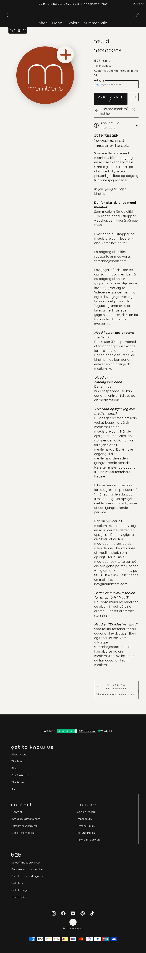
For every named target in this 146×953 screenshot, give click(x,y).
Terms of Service (88, 839)
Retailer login (20, 890)
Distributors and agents (27, 876)
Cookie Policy (86, 812)
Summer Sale (95, 23)
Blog (14, 768)
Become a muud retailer (27, 869)
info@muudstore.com (25, 819)
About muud (19, 754)
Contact (16, 812)
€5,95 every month (111, 84)
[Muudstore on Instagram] (54, 913)
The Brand (18, 761)
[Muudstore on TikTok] (92, 913)
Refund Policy (86, 832)
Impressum (84, 819)
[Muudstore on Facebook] (63, 913)
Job (13, 789)
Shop (43, 23)
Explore (73, 23)
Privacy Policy (86, 825)
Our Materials (20, 775)
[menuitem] (43, 23)
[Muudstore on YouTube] (73, 913)
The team (17, 782)
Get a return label (23, 832)
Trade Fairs (18, 897)
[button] (138, 3)
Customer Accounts (24, 825)
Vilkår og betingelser (116, 687)
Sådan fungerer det (116, 694)
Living (57, 23)
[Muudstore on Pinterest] (82, 913)
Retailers (17, 883)
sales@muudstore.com (26, 862)
